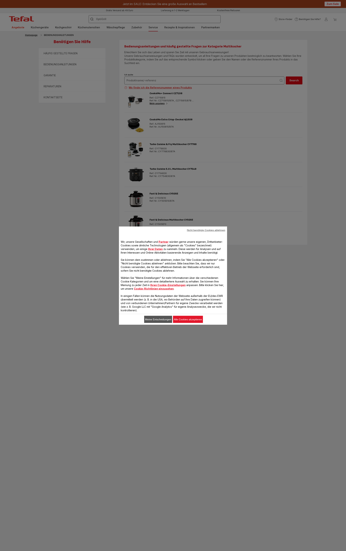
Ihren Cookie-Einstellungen (168, 284)
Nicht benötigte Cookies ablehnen (206, 230)
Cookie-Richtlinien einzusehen (154, 288)
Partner (163, 241)
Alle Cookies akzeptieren (188, 319)
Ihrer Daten (155, 248)
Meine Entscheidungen (158, 319)
